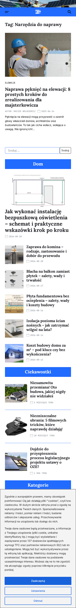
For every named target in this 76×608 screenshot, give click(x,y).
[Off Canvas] (7, 12)
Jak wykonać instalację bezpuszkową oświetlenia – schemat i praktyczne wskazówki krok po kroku (37, 220)
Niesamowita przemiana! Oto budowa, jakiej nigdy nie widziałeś (48, 389)
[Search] (69, 11)
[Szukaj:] (32, 150)
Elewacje (10, 82)
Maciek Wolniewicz (25, 111)
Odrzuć (38, 600)
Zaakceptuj (38, 580)
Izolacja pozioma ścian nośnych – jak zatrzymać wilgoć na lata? (47, 325)
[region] (38, 548)
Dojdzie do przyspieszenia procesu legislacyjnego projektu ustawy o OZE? (50, 458)
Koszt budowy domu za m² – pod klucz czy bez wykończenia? (46, 349)
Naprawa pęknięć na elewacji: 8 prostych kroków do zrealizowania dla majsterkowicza (37, 97)
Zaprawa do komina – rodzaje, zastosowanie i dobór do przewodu (46, 251)
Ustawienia (38, 590)
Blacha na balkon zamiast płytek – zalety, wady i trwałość (48, 275)
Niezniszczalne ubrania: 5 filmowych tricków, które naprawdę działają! (48, 422)
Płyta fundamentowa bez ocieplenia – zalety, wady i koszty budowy (47, 300)
